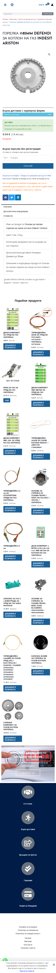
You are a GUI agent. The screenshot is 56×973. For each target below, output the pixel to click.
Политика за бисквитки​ (28, 930)
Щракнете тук (28, 772)
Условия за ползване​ (28, 927)
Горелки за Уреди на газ (21, 179)
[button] (49, 54)
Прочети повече (27, 971)
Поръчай (28, 166)
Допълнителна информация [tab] (15, 211)
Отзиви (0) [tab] (8, 216)
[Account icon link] (52, 5)
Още (7, 400)
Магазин (13, 19)
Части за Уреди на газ (27, 19)
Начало (5, 19)
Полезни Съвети (28, 948)
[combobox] (6, 157)
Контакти (28, 944)
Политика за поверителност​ (28, 933)
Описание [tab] (7, 206)
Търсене (47, 13)
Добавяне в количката (10, 346)
